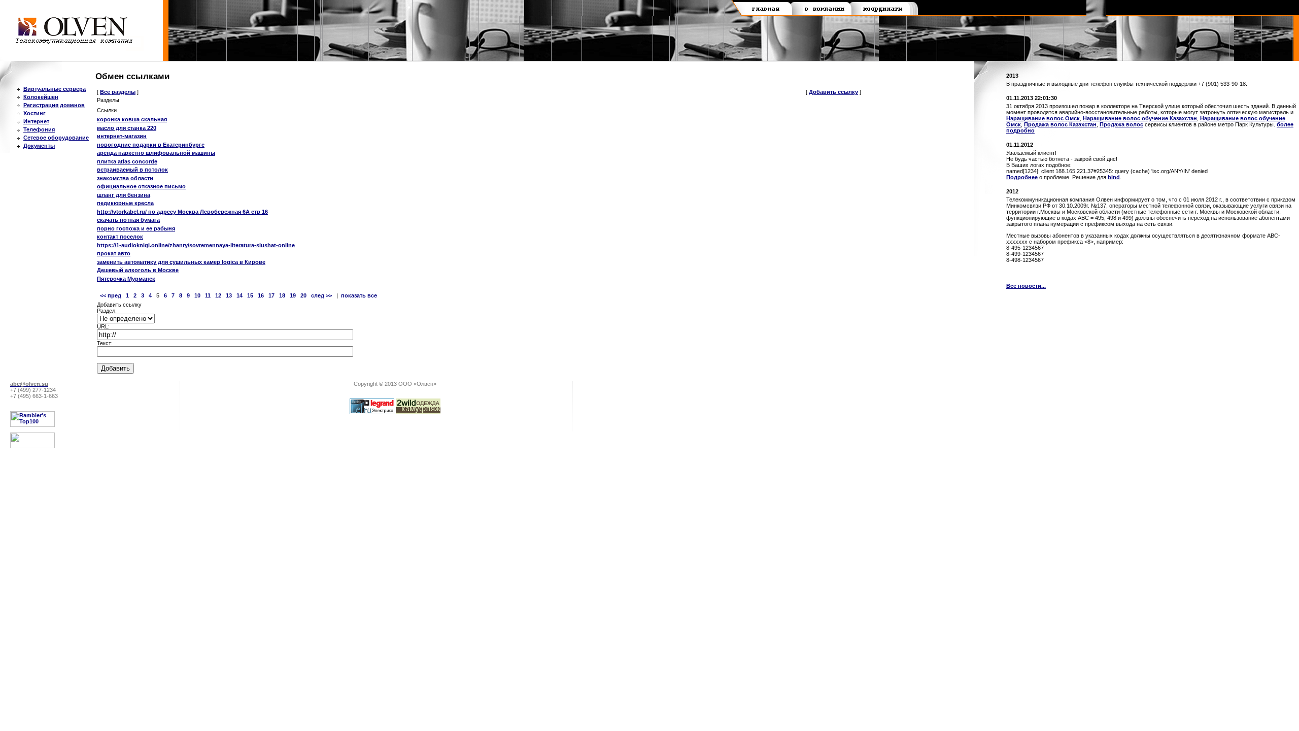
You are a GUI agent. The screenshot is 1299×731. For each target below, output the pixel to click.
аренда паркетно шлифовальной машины (156, 153)
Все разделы (117, 92)
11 (208, 295)
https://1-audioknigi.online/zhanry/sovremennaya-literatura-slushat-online (196, 245)
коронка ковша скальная (132, 119)
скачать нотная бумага (128, 220)
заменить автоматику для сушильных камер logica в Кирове (181, 262)
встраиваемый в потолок (132, 170)
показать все (359, 295)
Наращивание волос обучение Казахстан (1140, 118)
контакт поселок (120, 237)
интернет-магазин (122, 136)
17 (271, 295)
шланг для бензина (123, 195)
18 (282, 295)
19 (293, 295)
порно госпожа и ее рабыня (136, 228)
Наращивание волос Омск (1043, 118)
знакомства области (125, 178)
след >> (321, 295)
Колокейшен (40, 97)
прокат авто (113, 253)
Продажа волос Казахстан (1060, 124)
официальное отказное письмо (141, 186)
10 (197, 295)
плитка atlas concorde (127, 161)
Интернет (36, 121)
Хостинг (34, 113)
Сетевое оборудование (56, 138)
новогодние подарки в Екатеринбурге (150, 145)
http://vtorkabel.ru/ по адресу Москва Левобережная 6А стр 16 (182, 212)
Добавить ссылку (833, 92)
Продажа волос (1121, 124)
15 (250, 295)
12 (218, 295)
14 (239, 295)
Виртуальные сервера (54, 89)
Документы (39, 146)
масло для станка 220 (126, 128)
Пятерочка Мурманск (126, 279)
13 (229, 295)
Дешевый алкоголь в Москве (138, 270)
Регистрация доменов (54, 105)
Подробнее (1022, 177)
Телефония (39, 129)
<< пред (110, 295)
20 (303, 295)
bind (1114, 177)
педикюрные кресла (125, 203)
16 (261, 295)
